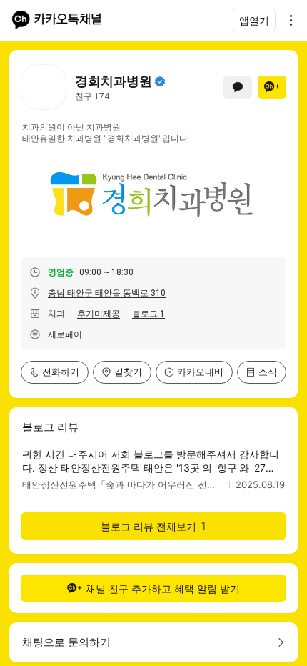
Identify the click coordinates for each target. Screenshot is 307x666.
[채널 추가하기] (272, 87)
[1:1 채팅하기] (237, 87)
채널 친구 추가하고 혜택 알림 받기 (163, 588)
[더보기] (287, 20)
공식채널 (160, 81)
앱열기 (254, 20)
